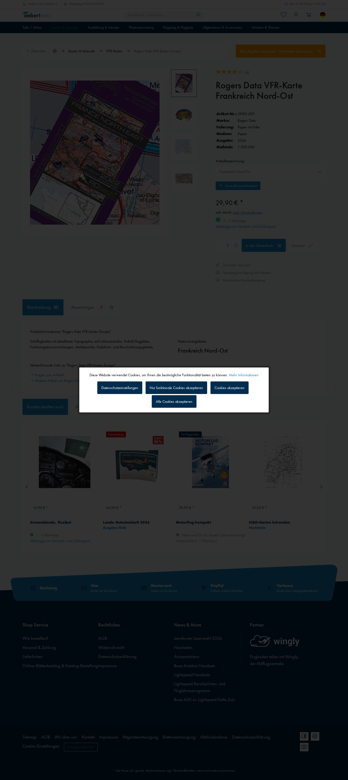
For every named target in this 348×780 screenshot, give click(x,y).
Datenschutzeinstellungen (119, 387)
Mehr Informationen (244, 374)
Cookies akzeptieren (229, 387)
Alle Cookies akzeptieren (174, 401)
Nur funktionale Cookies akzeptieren (176, 387)
